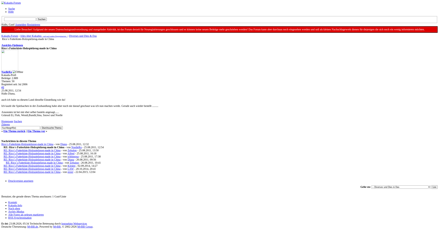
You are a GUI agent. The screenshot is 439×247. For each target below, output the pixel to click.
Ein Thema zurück (14, 131)
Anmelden (20, 24)
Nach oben (14, 208)
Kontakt (12, 202)
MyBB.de (32, 226)
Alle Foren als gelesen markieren (26, 214)
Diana (63, 144)
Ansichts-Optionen (12, 45)
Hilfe (11, 11)
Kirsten (71, 165)
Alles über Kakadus (44, 35)
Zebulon (72, 150)
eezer (70, 171)
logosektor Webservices (74, 223)
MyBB (57, 226)
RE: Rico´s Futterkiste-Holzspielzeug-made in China (32, 150)
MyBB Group (85, 226)
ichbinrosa (73, 156)
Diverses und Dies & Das (83, 35)
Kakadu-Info (15, 205)
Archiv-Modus (16, 211)
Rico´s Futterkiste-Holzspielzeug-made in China (27, 144)
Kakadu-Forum (9, 35)
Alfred (70, 153)
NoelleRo (6, 71)
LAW (71, 168)
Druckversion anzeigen (20, 180)
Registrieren (33, 24)
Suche (11, 8)
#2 (2, 87)
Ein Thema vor (36, 131)
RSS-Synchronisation (20, 217)
